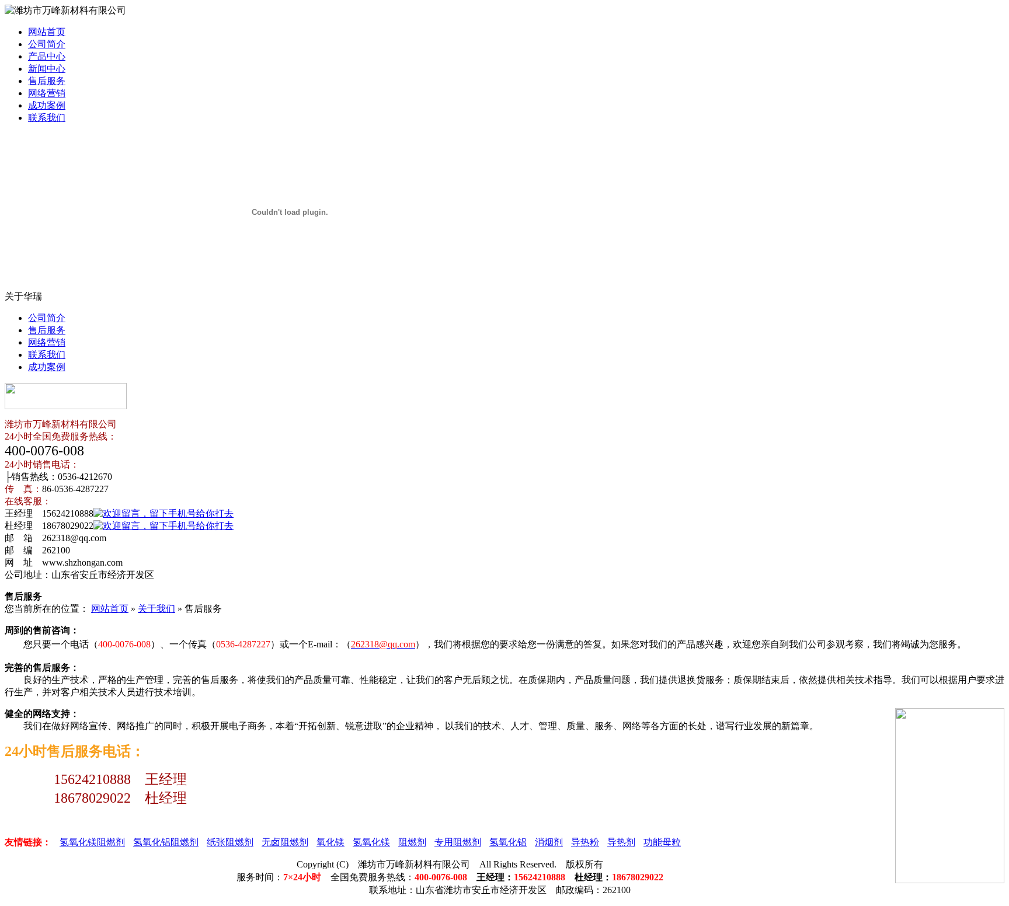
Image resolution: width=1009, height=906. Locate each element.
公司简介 (46, 44)
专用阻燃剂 (457, 842)
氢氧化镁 (371, 842)
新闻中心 (46, 69)
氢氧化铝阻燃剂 (166, 842)
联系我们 (46, 118)
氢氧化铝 (508, 842)
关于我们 (156, 609)
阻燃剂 (412, 842)
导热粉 (585, 842)
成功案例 (46, 105)
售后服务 (46, 81)
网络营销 (46, 93)
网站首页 (46, 32)
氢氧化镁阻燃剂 (92, 842)
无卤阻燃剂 (285, 842)
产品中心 (46, 56)
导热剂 (621, 842)
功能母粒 (662, 842)
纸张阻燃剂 (230, 842)
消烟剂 (549, 842)
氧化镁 (330, 842)
